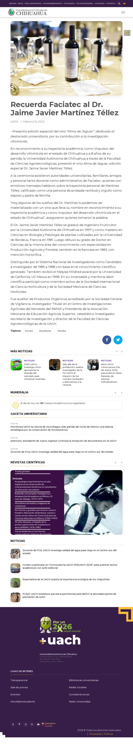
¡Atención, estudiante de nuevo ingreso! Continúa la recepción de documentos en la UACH (63, 440)
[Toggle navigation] (123, 12)
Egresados (99, 4)
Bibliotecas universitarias (84, 680)
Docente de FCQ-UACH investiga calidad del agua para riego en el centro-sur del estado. (62, 451)
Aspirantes (57, 4)
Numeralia (19, 392)
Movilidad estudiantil (23, 701)
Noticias (12, 4)
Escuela (29, 331)
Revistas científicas (28, 462)
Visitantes (110, 4)
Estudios (62, 331)
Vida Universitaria (33, 4)
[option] (28, 369)
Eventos (15, 694)
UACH (14, 121)
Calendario (48, 4)
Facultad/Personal (84, 4)
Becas (20, 4)
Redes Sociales (78, 687)
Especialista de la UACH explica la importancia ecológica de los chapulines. (66, 579)
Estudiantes (69, 4)
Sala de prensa (19, 687)
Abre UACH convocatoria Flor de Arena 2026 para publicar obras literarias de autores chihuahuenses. (111, 373)
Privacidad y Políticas (101, 733)
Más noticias (21, 351)
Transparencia (19, 680)
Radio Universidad (79, 701)
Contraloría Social (79, 694)
